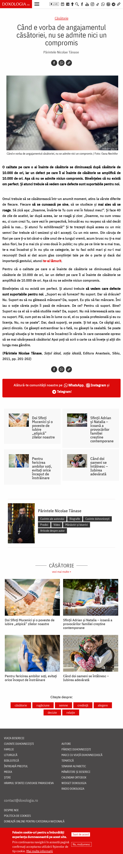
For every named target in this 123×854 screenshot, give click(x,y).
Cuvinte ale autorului (52, 519)
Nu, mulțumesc (81, 844)
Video (56, 525)
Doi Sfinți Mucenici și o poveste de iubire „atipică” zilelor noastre (43, 427)
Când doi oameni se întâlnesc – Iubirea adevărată (99, 466)
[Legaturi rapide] (119, 4)
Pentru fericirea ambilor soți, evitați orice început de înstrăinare (42, 468)
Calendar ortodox (74, 777)
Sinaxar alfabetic (74, 766)
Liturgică (10, 755)
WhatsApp (76, 385)
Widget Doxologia (74, 783)
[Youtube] (87, 4)
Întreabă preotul (16, 766)
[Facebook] (82, 4)
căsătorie (21, 705)
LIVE (55, 4)
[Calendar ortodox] (62, 4)
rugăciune (43, 705)
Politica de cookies (17, 816)
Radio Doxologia (73, 788)
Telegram (64, 391)
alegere (103, 705)
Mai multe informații (39, 851)
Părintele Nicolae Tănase (61, 52)
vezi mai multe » (61, 572)
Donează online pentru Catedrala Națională (34, 821)
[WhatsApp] (103, 4)
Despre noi (11, 810)
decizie (52, 712)
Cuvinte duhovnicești (97, 519)
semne (63, 705)
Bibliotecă (11, 760)
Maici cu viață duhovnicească (82, 755)
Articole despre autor (52, 530)
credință (83, 705)
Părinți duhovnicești (76, 749)
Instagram (98, 385)
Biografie (75, 519)
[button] (37, 4)
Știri (7, 777)
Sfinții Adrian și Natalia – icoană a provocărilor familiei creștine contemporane (102, 429)
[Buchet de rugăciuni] (72, 4)
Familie (9, 749)
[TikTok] (97, 4)
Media (8, 772)
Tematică (68, 760)
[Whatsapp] (61, 63)
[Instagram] (92, 4)
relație (70, 712)
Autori (66, 744)
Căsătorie (61, 18)
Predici (44, 525)
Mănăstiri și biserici (76, 525)
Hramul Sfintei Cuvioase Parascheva (29, 783)
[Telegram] (113, 4)
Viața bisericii (14, 738)
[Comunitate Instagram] (108, 4)
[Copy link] (69, 63)
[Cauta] (77, 4)
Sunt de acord (81, 834)
